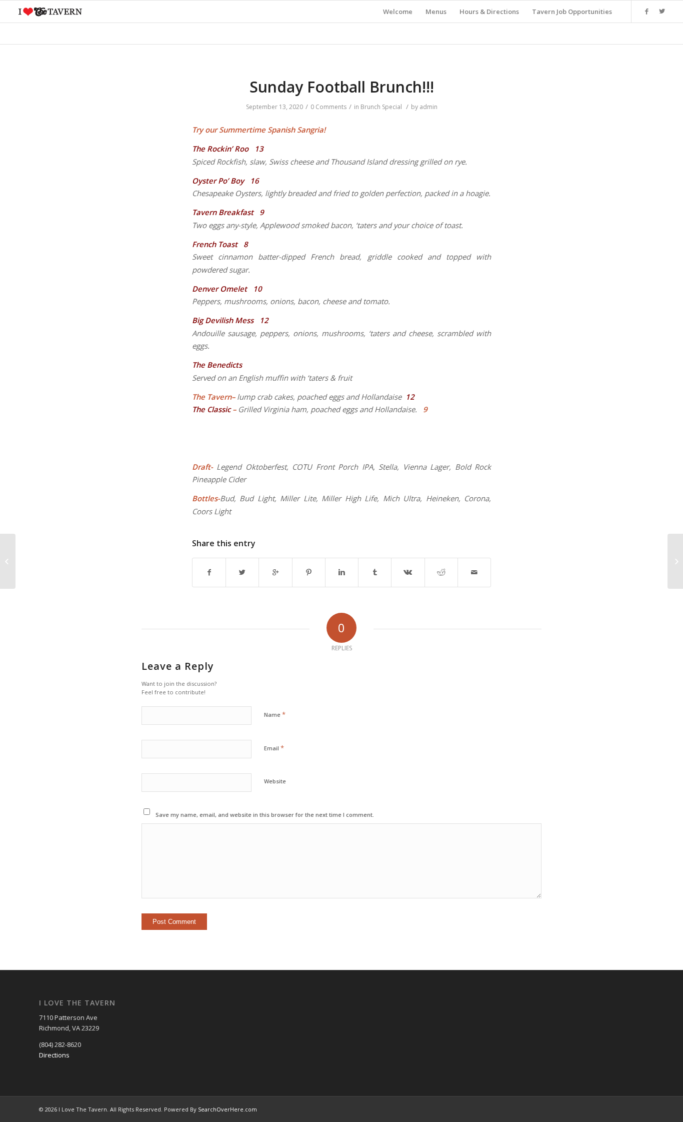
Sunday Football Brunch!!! (342, 87)
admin (429, 107)
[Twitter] (662, 11)
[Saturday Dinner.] (8, 561)
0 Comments (328, 107)
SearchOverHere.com (227, 1109)
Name (275, 714)
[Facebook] (647, 11)
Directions (54, 1054)
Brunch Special (381, 107)
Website (275, 781)
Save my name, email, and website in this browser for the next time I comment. (265, 814)
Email (274, 747)
